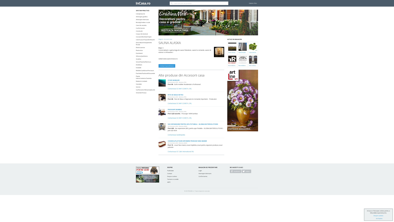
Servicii (138, 87)
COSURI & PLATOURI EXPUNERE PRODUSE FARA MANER (187, 141)
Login (200, 171)
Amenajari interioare (142, 19)
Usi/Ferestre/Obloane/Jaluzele (144, 90)
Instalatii (138, 68)
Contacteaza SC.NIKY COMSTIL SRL (180, 89)
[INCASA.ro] (143, 3)
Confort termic (140, 28)
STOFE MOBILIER (173, 80)
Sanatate (139, 84)
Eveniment (139, 53)
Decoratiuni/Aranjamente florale (144, 44)
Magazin (161, 39)
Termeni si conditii (172, 179)
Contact (169, 173)
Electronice (139, 50)
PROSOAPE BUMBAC (175, 109)
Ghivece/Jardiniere (142, 56)
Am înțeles (379, 218)
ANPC (169, 182)
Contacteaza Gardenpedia (176, 135)
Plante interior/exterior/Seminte (144, 77)
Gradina (138, 59)
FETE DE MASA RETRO (175, 95)
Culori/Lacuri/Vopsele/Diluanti (144, 40)
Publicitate (170, 171)
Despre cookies (172, 176)
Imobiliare (139, 65)
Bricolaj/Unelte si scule (143, 22)
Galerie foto (253, 3)
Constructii (139, 31)
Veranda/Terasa (141, 93)
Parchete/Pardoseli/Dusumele (144, 73)
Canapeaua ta (140, 14)
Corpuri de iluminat (142, 34)
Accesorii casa (168, 39)
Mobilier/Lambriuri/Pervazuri (144, 70)
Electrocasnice (140, 47)
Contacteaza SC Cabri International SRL (181, 152)
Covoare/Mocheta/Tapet (143, 37)
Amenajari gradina (141, 17)
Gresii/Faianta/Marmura (143, 62)
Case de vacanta (141, 25)
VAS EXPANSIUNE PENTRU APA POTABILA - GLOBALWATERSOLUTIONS (193, 124)
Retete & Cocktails (141, 81)
